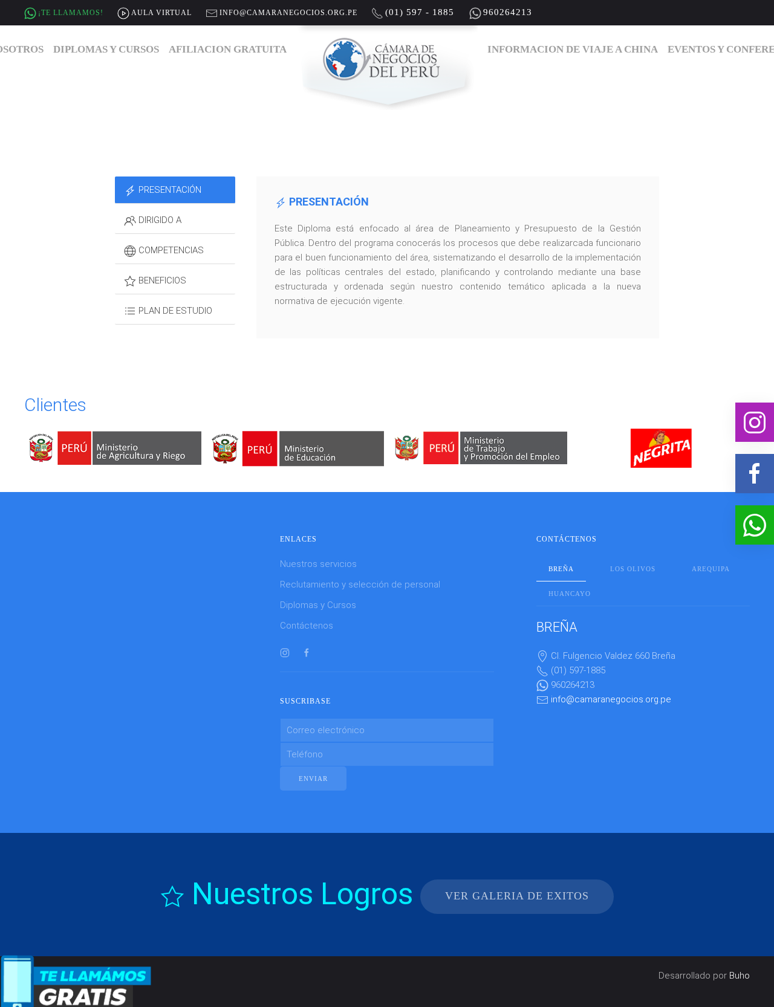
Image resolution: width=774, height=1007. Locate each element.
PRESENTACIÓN (168, 189)
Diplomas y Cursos (106, 49)
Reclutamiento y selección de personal (360, 584)
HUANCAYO (569, 593)
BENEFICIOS (161, 280)
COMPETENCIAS (170, 250)
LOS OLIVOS (632, 568)
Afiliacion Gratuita (228, 49)
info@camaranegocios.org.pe (611, 699)
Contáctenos (306, 625)
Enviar (313, 778)
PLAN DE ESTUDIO (174, 310)
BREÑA (561, 568)
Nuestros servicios (318, 564)
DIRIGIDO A (158, 220)
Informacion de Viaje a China (572, 49)
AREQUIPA (711, 568)
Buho (739, 975)
